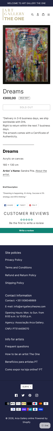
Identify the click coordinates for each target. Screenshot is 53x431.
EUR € (26, 386)
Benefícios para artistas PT (21, 361)
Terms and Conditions (18, 267)
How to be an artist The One (22, 354)
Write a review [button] (26, 230)
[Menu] (48, 14)
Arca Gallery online (24, 418)
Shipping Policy (14, 282)
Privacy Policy (13, 259)
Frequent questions (17, 346)
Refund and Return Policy (20, 275)
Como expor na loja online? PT (23, 369)
